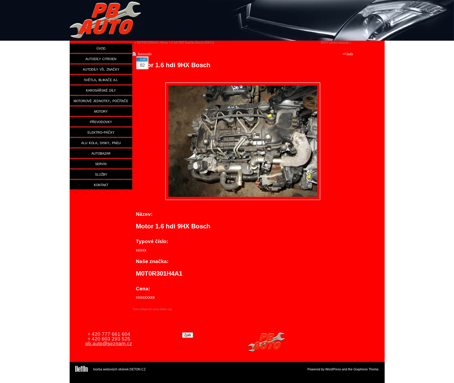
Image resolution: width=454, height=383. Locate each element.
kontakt (101, 184)
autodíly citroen (100, 58)
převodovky (101, 121)
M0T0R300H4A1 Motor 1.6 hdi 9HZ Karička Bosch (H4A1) (175, 42)
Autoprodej (145, 53)
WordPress (333, 369)
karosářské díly (101, 90)
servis (101, 163)
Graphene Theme (366, 369)
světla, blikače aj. (101, 79)
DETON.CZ (138, 369)
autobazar (101, 153)
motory (101, 111)
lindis (350, 53)
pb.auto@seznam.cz (108, 343)
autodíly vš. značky (101, 69)
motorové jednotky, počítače (101, 100)
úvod (101, 48)
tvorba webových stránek (111, 369)
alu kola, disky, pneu (101, 142)
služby (101, 174)
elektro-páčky (101, 132)
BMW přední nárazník (335, 42)
